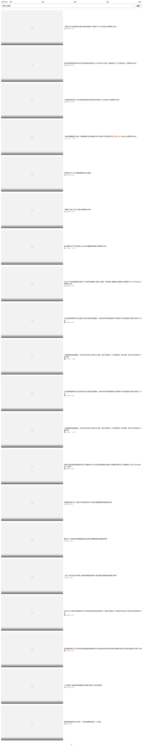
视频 (107, 2)
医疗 (43, 2)
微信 (75, 2)
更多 (139, 2)
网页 (11, 2)
